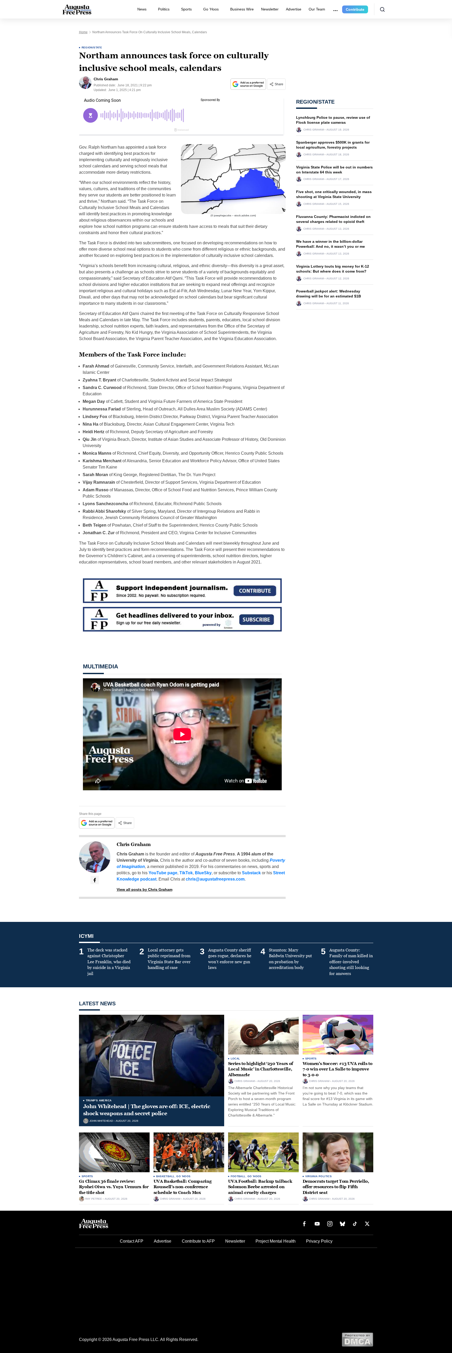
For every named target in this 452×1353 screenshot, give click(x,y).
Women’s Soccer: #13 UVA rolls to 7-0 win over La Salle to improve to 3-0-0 (337, 1069)
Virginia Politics (318, 1176)
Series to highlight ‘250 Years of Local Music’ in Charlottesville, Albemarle (260, 1069)
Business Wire (242, 9)
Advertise (293, 9)
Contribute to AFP (198, 1241)
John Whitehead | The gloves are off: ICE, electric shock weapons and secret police (146, 1110)
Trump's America (99, 1100)
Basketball (165, 1176)
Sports (186, 9)
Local (235, 1058)
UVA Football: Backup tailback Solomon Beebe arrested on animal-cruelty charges (260, 1187)
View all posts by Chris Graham (144, 889)
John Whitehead (101, 1121)
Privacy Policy (319, 1241)
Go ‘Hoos (211, 9)
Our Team (317, 9)
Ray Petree (93, 1199)
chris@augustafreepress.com (215, 879)
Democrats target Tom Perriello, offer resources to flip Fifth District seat (336, 1187)
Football (238, 1176)
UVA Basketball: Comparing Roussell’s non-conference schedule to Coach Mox (183, 1187)
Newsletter (270, 9)
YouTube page (163, 873)
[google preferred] (248, 84)
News (141, 9)
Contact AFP (131, 1241)
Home (83, 32)
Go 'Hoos (183, 1176)
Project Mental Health (276, 1241)
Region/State (92, 47)
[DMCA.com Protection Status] (357, 1339)
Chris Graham (134, 844)
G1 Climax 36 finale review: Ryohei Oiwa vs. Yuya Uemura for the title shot (114, 1187)
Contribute (355, 9)
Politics (164, 9)
